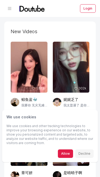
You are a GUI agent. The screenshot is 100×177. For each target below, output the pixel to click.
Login (87, 8)
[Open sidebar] (9, 8)
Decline (84, 154)
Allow (65, 154)
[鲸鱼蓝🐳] (15, 102)
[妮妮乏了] (57, 102)
